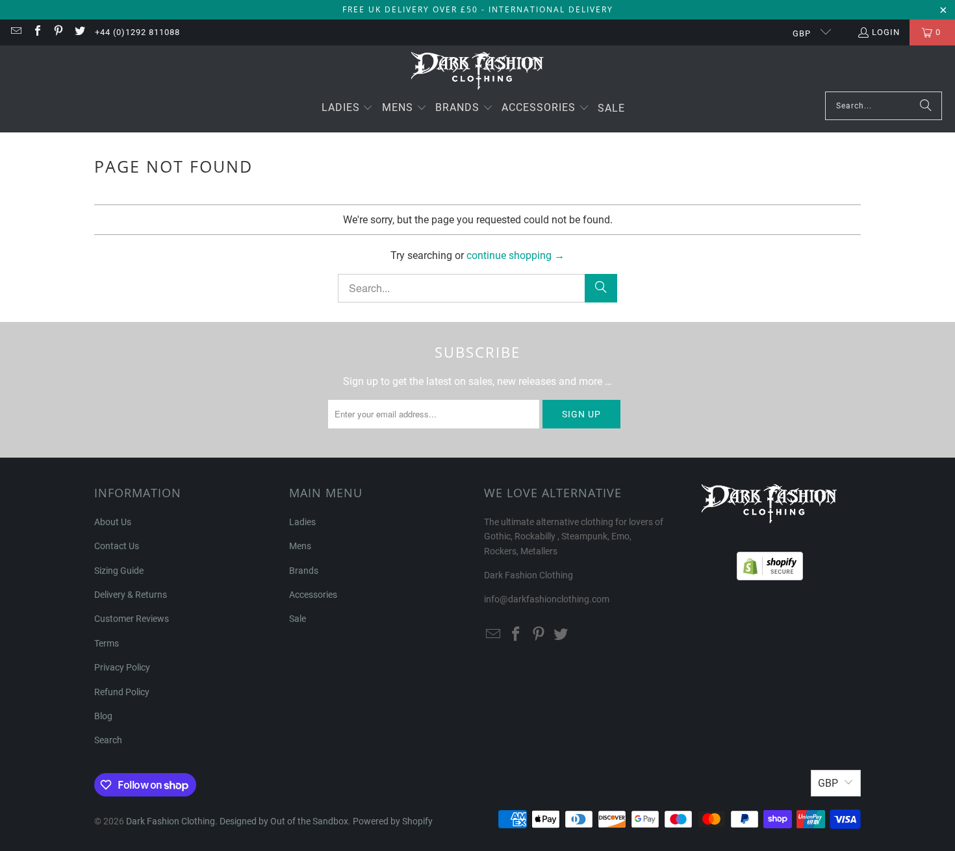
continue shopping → (515, 255)
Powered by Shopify (393, 821)
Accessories (313, 594)
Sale (297, 618)
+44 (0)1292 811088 (137, 32)
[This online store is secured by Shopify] (770, 563)
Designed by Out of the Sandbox (284, 821)
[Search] (926, 106)
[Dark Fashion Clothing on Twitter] (78, 32)
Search (108, 740)
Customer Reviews (131, 618)
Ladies (302, 522)
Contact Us (116, 546)
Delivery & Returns (130, 594)
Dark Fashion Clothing (170, 821)
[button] (348, 109)
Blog (103, 716)
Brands (303, 570)
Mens (300, 546)
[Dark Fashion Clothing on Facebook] (36, 32)
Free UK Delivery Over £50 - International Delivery (477, 9)
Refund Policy (121, 692)
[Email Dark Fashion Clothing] (15, 32)
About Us (112, 522)
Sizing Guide (119, 570)
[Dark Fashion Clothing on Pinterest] (58, 32)
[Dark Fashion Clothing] (477, 72)
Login (886, 32)
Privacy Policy (122, 667)
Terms (106, 643)
